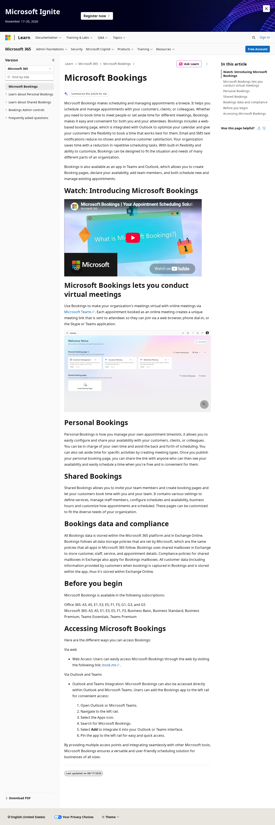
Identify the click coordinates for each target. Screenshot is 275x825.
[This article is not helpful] (264, 128)
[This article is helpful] (258, 128)
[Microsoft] (8, 37)
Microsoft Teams (78, 312)
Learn (69, 64)
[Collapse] (53, 60)
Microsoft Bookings (117, 64)
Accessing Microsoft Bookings (244, 113)
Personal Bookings (236, 91)
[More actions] (207, 64)
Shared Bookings (235, 97)
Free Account (257, 49)
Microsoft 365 (88, 64)
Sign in (265, 37)
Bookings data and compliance (245, 102)
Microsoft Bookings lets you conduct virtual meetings (243, 83)
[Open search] (253, 37)
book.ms (109, 665)
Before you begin (235, 108)
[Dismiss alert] (266, 8)
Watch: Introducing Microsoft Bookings (245, 74)
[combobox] (29, 68)
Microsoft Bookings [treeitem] (23, 86)
